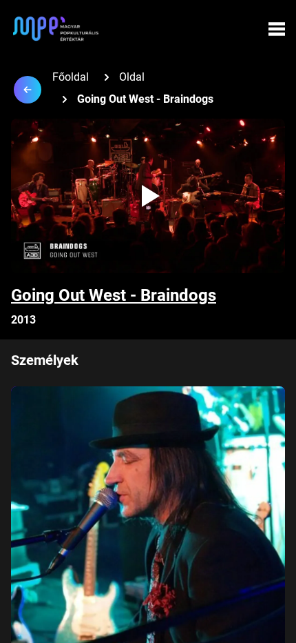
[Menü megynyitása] (276, 29)
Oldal (132, 76)
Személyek (44, 360)
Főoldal (70, 76)
